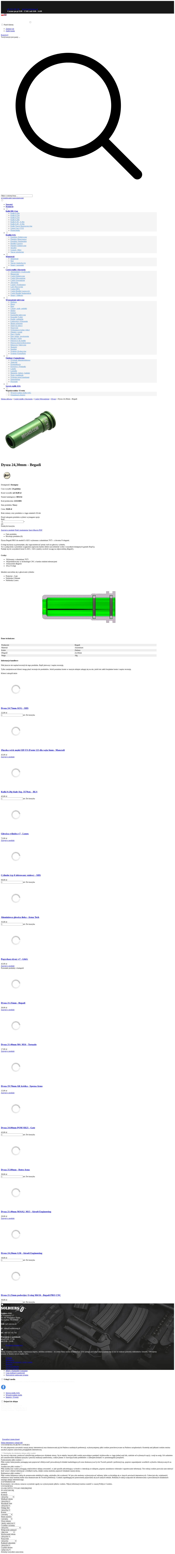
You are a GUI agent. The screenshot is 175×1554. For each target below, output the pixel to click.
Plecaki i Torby (16, 338)
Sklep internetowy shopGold (11, 1443)
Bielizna (13, 302)
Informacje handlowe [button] (9, 661)
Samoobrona (15, 379)
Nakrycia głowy (16, 326)
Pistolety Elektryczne (18, 246)
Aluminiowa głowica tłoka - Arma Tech (20, 917)
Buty (12, 306)
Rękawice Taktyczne (18, 345)
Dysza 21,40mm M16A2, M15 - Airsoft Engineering (26, 1211)
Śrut (12, 261)
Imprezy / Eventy (12, 1397)
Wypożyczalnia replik (14, 1395)
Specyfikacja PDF (35, 530)
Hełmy (13, 311)
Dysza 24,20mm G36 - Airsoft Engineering (21, 1253)
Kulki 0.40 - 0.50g (17, 224)
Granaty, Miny (15, 250)
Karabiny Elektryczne (18, 237)
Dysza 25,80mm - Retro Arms (15, 1169)
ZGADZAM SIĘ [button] (7, 1490)
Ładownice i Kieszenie (19, 321)
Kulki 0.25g (15, 218)
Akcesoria (14, 283)
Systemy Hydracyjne (18, 351)
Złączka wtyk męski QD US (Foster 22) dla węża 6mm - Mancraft (33, 750)
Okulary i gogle (16, 332)
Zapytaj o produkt (7, 530)
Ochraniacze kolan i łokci (20, 330)
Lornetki (13, 371)
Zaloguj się (10, 29)
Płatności (9, 1364)
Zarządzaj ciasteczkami (11, 1439)
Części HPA (15, 289)
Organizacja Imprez (17, 395)
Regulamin (10, 1360)
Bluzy (12, 304)
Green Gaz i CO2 (17, 228)
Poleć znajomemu (21, 530)
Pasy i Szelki (15, 334)
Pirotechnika (15, 230)
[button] (2, 15)
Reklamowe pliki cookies (10, 1473)
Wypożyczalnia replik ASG (20, 393)
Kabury (13, 313)
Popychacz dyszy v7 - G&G (14, 959)
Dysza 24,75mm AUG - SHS (14, 708)
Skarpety (13, 347)
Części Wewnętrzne (17, 278)
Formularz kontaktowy (14, 1345)
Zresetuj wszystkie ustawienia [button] (12, 1552)
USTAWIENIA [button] (7, 1486)
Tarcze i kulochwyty (18, 263)
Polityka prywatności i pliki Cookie (19, 1362)
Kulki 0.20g (15, 213)
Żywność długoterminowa (20, 360)
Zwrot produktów (12, 1366)
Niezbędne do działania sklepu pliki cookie (19, 1453)
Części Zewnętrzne (17, 280)
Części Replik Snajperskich (20, 293)
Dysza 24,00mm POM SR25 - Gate (18, 1127)
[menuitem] (81, 204)
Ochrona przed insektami (19, 377)
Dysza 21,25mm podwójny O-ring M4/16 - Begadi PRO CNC (31, 1295)
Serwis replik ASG (13, 1393)
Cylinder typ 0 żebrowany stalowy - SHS (21, 875)
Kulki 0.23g (15, 215)
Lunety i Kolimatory (18, 285)
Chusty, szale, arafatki (18, 308)
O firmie (9, 1358)
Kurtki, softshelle (16, 319)
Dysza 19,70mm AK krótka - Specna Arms (21, 1086)
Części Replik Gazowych (20, 291)
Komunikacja (15, 364)
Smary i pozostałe (17, 265)
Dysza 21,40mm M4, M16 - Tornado (19, 1044)
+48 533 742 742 (12, 9)
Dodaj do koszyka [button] (8, 526)
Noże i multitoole (16, 375)
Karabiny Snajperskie (18, 241)
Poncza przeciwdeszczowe (20, 343)
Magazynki (14, 274)
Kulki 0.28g (15, 220)
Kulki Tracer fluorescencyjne (21, 226)
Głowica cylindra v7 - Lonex (15, 833)
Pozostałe (14, 382)
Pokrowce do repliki (18, 341)
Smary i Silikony (16, 295)
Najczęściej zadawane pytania (17, 1375)
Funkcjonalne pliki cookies (11, 1460)
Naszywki (14, 328)
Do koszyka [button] (30, 715)
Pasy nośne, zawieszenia (19, 336)
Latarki (13, 369)
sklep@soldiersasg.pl (30, 9)
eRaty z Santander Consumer (17, 1371)
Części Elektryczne (17, 276)
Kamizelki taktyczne (18, 315)
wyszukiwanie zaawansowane (12, 198)
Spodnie (13, 349)
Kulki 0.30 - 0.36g (17, 222)
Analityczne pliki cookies (10, 1467)
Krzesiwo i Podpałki (18, 367)
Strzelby (13, 248)
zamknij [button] (4, 1493)
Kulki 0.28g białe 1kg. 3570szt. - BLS (19, 792)
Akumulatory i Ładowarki (20, 272)
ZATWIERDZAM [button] (8, 1482)
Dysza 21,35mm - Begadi (13, 1003)
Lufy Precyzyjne (16, 287)
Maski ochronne (16, 323)
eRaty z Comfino (12, 1369)
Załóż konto (10, 31)
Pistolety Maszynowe (18, 239)
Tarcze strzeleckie (17, 252)
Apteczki (13, 362)
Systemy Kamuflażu (18, 353)
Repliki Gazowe (16, 243)
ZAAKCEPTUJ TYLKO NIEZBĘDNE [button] (16, 1488)
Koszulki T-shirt (16, 317)
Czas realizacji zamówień (15, 1373)
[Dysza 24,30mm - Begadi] (30, 459)
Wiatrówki (14, 259)
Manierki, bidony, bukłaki (20, 373)
